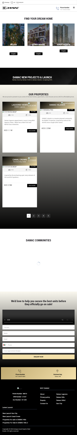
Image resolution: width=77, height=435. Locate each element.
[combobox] (5, 345)
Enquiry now (38, 357)
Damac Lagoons (61, 394)
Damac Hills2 (60, 400)
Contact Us (44, 403)
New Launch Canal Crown (11, 416)
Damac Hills (60, 397)
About (42, 394)
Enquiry (21, 2)
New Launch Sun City (10, 413)
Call (14, 2)
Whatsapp (7, 2)
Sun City (59, 403)
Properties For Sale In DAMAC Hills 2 (15, 423)
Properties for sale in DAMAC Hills (14, 420)
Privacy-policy (45, 397)
